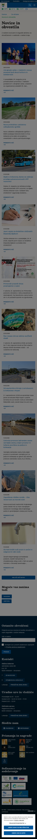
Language (31, 811)
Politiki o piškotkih (19, 820)
